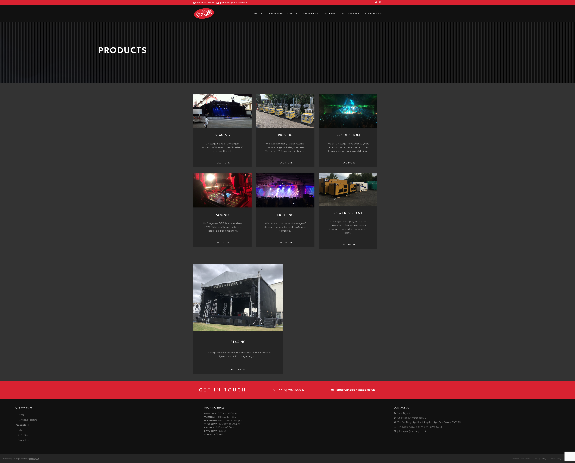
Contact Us (373, 13)
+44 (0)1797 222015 (205, 2)
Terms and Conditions (521, 459)
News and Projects (282, 13)
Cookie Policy (555, 459)
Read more (222, 163)
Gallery (330, 13)
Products (310, 13)
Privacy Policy (540, 459)
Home (258, 13)
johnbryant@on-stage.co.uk (234, 2)
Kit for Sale (350, 13)
